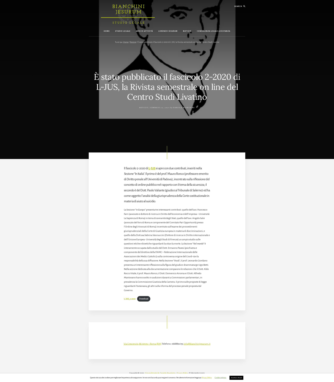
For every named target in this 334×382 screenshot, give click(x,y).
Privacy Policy (182, 373)
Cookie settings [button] (220, 378)
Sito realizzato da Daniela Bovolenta (160, 373)
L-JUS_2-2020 (130, 299)
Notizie (143, 108)
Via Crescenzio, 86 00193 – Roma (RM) (142, 343)
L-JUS (152, 168)
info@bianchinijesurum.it (197, 343)
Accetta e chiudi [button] (236, 378)
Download (143, 299)
